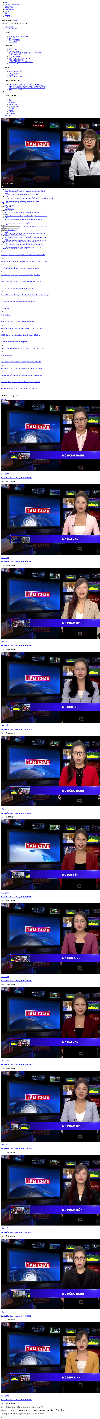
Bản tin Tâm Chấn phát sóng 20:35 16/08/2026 (16, 897)
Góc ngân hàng (5, 308)
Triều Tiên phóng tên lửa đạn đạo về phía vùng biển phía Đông (20, 382)
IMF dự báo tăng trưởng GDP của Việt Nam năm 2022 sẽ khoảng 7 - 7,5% (24, 261)
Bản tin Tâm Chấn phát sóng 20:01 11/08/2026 (16, 1232)
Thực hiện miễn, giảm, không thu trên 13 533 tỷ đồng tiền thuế (20, 275)
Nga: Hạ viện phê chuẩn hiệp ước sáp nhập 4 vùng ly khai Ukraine (21, 375)
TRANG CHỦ (9, 27)
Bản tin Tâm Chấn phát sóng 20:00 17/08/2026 (16, 813)
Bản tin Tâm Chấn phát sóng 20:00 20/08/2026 (16, 561)
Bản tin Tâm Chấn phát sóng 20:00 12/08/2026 (16, 1148)
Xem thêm (4, 399)
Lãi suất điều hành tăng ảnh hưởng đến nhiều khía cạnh (18, 301)
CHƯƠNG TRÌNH (11, 28)
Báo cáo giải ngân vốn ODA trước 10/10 (13, 235)
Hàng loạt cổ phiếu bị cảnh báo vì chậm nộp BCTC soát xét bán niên (22, 348)
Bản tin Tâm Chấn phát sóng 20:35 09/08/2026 (16, 1400)
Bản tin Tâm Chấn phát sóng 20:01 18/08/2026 (16, 729)
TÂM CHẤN (5, 202)
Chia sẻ (4, 229)
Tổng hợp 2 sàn (5, 315)
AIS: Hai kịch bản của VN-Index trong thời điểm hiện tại (18, 321)
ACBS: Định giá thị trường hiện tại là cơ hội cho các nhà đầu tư (20, 335)
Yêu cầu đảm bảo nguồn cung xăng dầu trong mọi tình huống (20, 268)
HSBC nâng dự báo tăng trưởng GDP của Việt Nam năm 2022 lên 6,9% (23, 255)
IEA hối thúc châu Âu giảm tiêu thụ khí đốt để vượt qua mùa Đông (21, 368)
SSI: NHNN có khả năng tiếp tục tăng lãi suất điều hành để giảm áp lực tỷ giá (25, 295)
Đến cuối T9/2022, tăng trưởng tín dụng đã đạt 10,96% (18, 288)
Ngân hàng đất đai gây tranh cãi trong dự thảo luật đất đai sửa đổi (21, 281)
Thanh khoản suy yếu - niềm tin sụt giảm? (14, 342)
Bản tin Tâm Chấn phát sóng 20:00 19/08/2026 (16, 645)
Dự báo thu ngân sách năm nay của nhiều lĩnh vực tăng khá (19, 241)
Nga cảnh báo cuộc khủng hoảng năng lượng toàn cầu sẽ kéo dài (21, 362)
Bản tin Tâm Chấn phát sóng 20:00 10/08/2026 (16, 1316)
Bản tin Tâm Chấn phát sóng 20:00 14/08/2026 (16, 981)
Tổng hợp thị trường (7, 355)
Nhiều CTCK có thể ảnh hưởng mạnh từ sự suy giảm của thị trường (22, 328)
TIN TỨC (8, 91)
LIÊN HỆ (8, 115)
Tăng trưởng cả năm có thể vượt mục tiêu (13, 248)
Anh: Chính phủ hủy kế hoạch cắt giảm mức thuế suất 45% (19, 388)
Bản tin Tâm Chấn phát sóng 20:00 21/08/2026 (16, 478)
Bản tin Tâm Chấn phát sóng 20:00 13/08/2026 (16, 1064)
